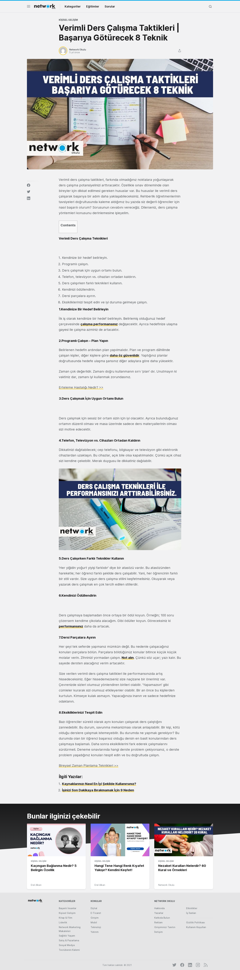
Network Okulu (166, 885)
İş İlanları (191, 913)
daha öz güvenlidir (124, 355)
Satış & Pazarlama (69, 940)
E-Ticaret (96, 913)
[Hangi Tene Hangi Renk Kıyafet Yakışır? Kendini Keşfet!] (120, 840)
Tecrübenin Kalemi (69, 949)
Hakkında (159, 908)
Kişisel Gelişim (68, 19)
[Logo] (44, 6)
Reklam (158, 922)
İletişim (158, 932)
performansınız (71, 626)
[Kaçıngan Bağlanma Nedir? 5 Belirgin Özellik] (56, 840)
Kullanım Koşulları (196, 927)
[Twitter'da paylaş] (28, 191)
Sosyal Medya (67, 945)
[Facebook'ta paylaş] (28, 185)
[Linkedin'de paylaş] (28, 198)
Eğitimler (92, 6)
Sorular (110, 6)
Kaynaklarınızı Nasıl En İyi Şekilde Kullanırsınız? (99, 784)
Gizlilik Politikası (195, 922)
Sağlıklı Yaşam (67, 935)
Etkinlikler (191, 908)
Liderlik (63, 922)
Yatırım (95, 932)
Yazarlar (158, 913)
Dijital (94, 908)
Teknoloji (96, 927)
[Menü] (28, 7)
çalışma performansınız (99, 324)
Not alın (128, 658)
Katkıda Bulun (162, 917)
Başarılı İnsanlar (67, 908)
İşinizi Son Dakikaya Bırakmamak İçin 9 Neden (98, 790)
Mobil (94, 922)
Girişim (95, 917)
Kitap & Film (65, 917)
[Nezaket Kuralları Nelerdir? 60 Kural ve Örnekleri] (183, 840)
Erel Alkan (36, 885)
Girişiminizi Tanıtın (164, 927)
